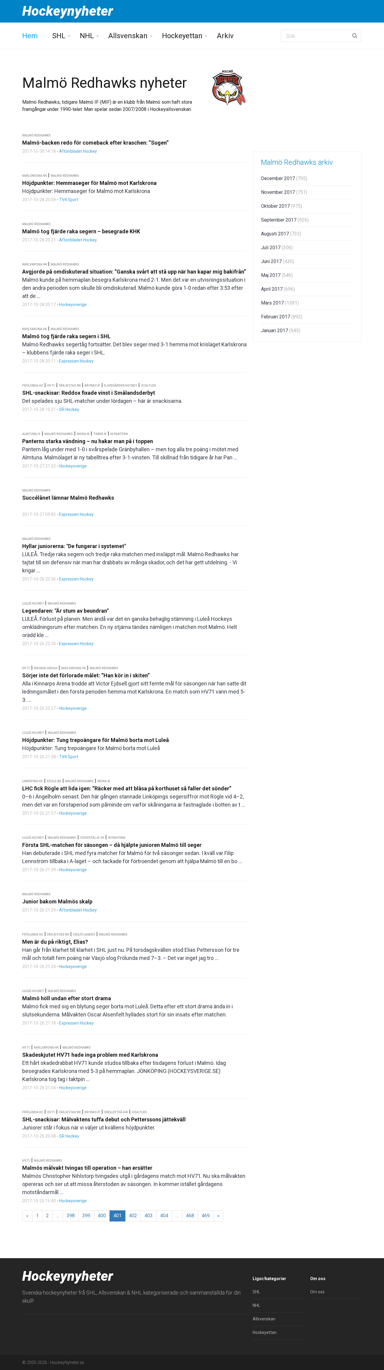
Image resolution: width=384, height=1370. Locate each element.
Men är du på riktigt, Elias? (55, 942)
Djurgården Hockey (120, 385)
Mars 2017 (280, 303)
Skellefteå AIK (116, 1112)
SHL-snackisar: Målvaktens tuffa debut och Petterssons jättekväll (104, 1119)
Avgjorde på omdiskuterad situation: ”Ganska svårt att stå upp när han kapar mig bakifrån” (134, 271)
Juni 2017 (277, 261)
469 (206, 1215)
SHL (58, 36)
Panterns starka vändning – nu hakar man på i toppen (87, 441)
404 (164, 1215)
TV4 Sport (68, 199)
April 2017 (278, 289)
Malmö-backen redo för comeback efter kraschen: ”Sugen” (95, 142)
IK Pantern (119, 434)
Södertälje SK (92, 837)
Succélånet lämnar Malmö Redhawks (68, 498)
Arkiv (225, 36)
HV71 (51, 385)
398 (71, 1215)
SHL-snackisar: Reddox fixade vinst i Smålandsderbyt (88, 393)
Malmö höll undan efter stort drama (66, 998)
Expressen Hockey (76, 361)
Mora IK (83, 434)
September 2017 (285, 220)
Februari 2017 (281, 317)
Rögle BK (54, 781)
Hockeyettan (182, 36)
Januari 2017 (280, 330)
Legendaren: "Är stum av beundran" (65, 611)
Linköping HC (32, 781)
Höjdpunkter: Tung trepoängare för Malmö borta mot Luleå (95, 740)
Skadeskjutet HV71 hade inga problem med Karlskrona (90, 1055)
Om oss (317, 1291)
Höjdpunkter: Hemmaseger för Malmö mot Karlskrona (89, 183)
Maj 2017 (277, 275)
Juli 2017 (277, 247)
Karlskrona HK (34, 175)
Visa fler (148, 385)
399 (86, 1215)
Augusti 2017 (281, 234)
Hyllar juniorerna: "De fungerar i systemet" (74, 546)
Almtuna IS (31, 434)
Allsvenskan (128, 36)
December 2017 (284, 178)
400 (102, 1215)
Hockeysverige (73, 304)
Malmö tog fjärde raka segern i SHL (66, 336)
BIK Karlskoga (45, 668)
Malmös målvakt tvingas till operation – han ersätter (87, 1168)
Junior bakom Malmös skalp (57, 901)
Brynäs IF (92, 385)
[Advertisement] (307, 100)
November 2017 (284, 192)
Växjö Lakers (84, 934)
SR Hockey (69, 409)
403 (149, 1215)
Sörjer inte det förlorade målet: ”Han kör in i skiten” (86, 675)
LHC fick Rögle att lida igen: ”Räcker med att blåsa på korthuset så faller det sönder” (126, 788)
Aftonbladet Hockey (78, 151)
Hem (30, 36)
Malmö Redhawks (36, 135)
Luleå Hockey (33, 603)
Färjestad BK (70, 385)
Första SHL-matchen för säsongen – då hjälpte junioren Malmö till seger (112, 845)
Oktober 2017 (281, 206)
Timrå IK (99, 434)
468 (190, 1215)
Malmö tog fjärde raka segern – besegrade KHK (81, 231)
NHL (87, 36)
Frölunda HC (32, 385)
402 (133, 1215)
